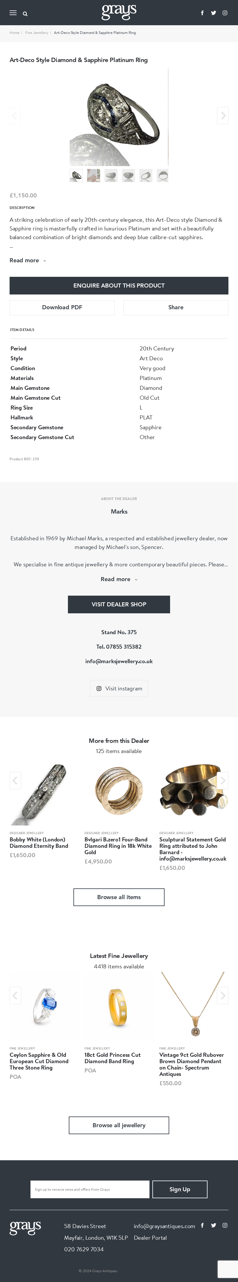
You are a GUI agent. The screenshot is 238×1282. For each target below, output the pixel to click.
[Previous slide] (15, 115)
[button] (76, 175)
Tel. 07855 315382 (119, 646)
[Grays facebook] (202, 12)
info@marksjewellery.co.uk (118, 661)
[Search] (25, 13)
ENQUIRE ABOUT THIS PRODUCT (118, 286)
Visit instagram (123, 688)
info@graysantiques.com (165, 1226)
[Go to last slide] (15, 780)
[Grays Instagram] (224, 12)
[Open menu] (13, 12)
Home (15, 32)
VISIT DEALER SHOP (119, 605)
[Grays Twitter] (213, 12)
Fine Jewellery (36, 32)
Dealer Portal (150, 1237)
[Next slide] (223, 115)
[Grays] (25, 1228)
